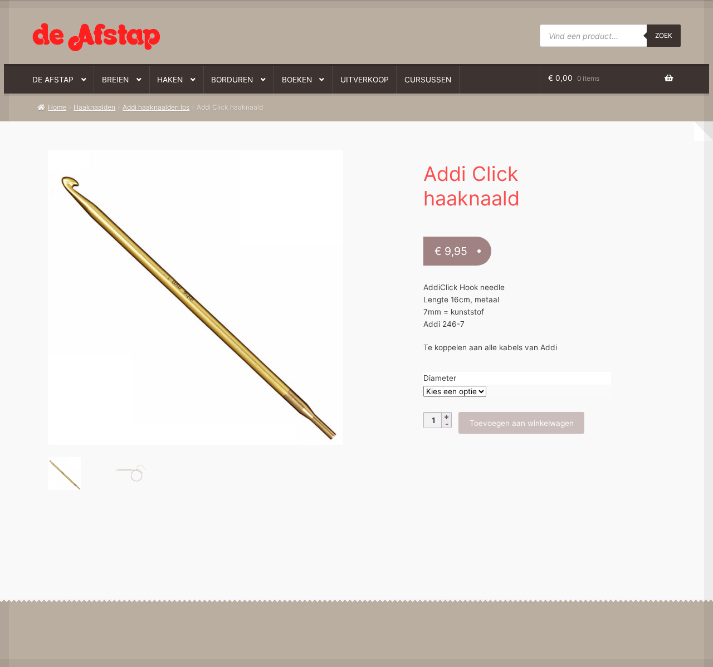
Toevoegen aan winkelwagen (522, 423)
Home (57, 107)
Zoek (663, 35)
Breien (115, 79)
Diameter (439, 378)
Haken (170, 79)
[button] (188, 163)
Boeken (297, 79)
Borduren (232, 79)
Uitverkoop (364, 79)
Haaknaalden (94, 107)
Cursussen (427, 79)
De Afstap (53, 79)
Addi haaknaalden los (156, 107)
